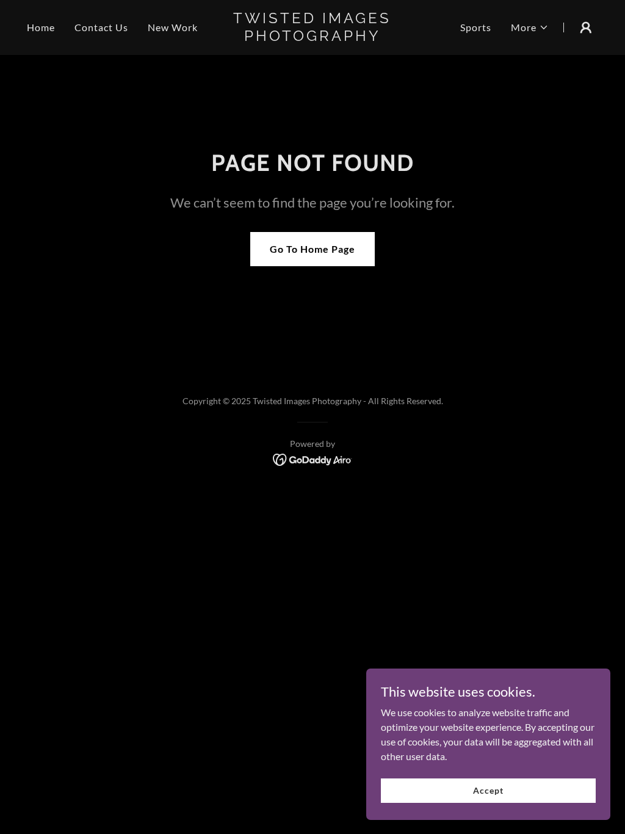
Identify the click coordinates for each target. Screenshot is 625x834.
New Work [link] (173, 27)
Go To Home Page (312, 249)
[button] (530, 27)
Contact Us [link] (101, 27)
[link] (312, 37)
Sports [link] (475, 27)
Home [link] (41, 27)
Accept (488, 790)
